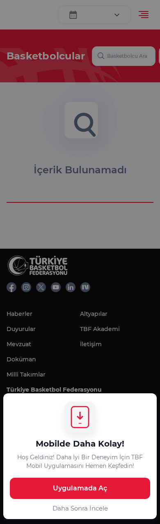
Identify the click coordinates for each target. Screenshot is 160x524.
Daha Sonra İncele (80, 508)
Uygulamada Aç (80, 488)
